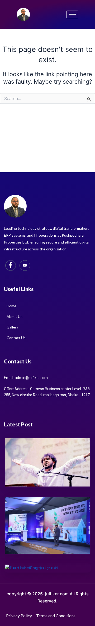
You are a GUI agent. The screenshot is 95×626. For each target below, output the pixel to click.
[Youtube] (25, 265)
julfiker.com (57, 593)
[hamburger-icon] (72, 14)
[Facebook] (10, 265)
